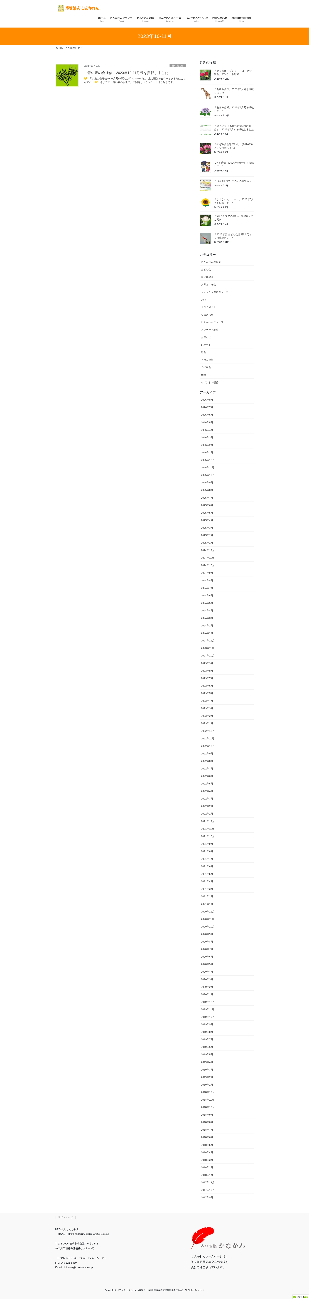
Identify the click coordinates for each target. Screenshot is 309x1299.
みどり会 (206, 269)
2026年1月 (207, 452)
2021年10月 (208, 836)
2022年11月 (207, 738)
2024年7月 (207, 588)
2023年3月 (207, 708)
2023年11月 (207, 648)
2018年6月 (207, 1137)
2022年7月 (207, 768)
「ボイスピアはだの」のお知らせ (233, 181)
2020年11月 (207, 919)
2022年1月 (207, 813)
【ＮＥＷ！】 (208, 307)
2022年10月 (208, 746)
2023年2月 (207, 715)
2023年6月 (207, 685)
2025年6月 (207, 505)
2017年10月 (208, 1190)
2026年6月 (207, 414)
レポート (206, 344)
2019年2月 (207, 1077)
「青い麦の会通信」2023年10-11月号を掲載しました (126, 73)
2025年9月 (207, 482)
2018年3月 (207, 1159)
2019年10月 (208, 1016)
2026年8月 (207, 399)
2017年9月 (207, 1197)
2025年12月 (208, 460)
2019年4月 (207, 1062)
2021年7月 (207, 858)
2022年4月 (207, 791)
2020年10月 (208, 926)
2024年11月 (207, 557)
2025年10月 (208, 475)
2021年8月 (207, 851)
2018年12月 (208, 1092)
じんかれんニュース (212, 322)
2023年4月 (207, 700)
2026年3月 (207, 437)
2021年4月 (207, 881)
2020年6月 (207, 956)
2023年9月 (207, 663)
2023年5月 (207, 693)
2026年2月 (207, 445)
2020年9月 (207, 934)
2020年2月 (207, 986)
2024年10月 (208, 565)
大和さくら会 (208, 284)
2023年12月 (208, 640)
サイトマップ (65, 1217)
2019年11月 (207, 1009)
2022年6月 (207, 776)
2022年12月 (208, 730)
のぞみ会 (206, 367)
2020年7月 (207, 949)
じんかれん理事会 (211, 261)
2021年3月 (207, 888)
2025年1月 (207, 542)
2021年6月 (207, 866)
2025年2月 (207, 535)
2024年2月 (207, 625)
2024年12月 (208, 550)
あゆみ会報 (207, 359)
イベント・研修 (210, 382)
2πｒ (204, 299)
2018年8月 (207, 1122)
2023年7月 (207, 678)
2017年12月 (208, 1182)
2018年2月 (207, 1167)
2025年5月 (207, 512)
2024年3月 (207, 618)
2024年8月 (207, 580)
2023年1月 (207, 723)
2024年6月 (207, 595)
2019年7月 (207, 1039)
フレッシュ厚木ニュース (215, 292)
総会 (203, 352)
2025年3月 (207, 527)
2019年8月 (207, 1031)
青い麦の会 (177, 65)
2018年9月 (207, 1114)
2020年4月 (207, 971)
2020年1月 (207, 994)
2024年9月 (207, 572)
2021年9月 (207, 843)
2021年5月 (207, 873)
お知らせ (206, 337)
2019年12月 (208, 1001)
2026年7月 (207, 407)
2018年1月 (207, 1174)
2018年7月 (207, 1129)
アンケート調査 (210, 329)
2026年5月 (207, 422)
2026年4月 (207, 430)
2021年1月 (207, 904)
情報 (203, 374)
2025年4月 (207, 520)
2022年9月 (207, 753)
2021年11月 (207, 828)
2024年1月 (207, 633)
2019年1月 (207, 1084)
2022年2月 (207, 806)
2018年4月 (207, 1152)
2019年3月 (207, 1069)
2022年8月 (207, 761)
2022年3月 (207, 798)
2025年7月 (207, 497)
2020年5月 (207, 964)
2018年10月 (208, 1107)
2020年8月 (207, 941)
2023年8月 (207, 670)
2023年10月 (208, 655)
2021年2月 (207, 896)
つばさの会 (207, 314)
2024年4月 (207, 610)
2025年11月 (207, 467)
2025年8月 (207, 490)
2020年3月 (207, 979)
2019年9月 (207, 1024)
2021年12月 (208, 821)
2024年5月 (207, 603)
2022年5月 (207, 783)
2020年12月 (208, 911)
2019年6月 (207, 1046)
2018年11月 (207, 1099)
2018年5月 (207, 1144)
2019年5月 (207, 1054)
